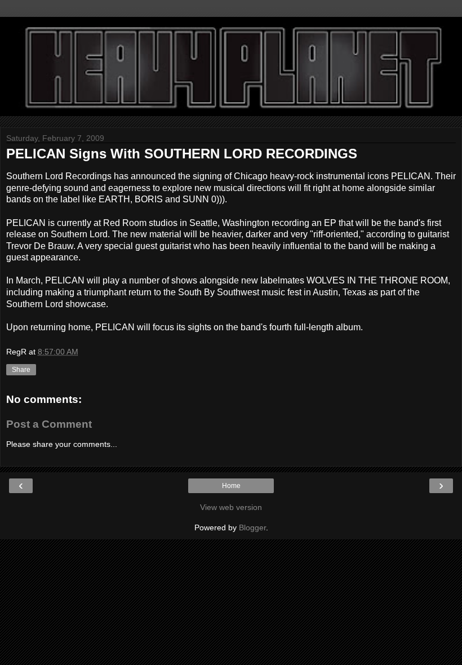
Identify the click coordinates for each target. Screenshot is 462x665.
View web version (231, 507)
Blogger (252, 527)
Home (231, 486)
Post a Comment (49, 424)
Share (21, 370)
